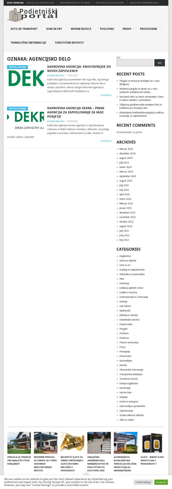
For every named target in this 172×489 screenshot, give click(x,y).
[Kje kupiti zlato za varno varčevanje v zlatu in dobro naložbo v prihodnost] (72, 443)
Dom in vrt (54, 28)
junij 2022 (124, 235)
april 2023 (124, 194)
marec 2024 (125, 167)
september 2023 (127, 176)
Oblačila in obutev (128, 315)
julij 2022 (124, 230)
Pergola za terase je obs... (40, 3)
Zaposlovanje (126, 410)
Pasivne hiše (125, 324)
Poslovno (107, 28)
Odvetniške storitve (129, 319)
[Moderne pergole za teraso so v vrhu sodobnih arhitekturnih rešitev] (45, 443)
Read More (106, 95)
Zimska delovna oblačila (131, 415)
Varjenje (123, 397)
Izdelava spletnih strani (131, 288)
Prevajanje (124, 351)
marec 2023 (125, 199)
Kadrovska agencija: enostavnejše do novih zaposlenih (79, 69)
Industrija (124, 283)
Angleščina (125, 256)
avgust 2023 (125, 180)
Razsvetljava (125, 360)
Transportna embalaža (130, 374)
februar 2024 (126, 171)
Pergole (123, 328)
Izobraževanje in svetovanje (133, 297)
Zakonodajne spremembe (132, 406)
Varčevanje (125, 388)
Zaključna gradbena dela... (145, 3)
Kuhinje (123, 301)
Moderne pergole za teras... (76, 3)
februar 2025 (126, 149)
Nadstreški (124, 310)
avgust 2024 (125, 158)
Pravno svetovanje (128, 342)
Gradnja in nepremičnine (131, 269)
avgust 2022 (125, 226)
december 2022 (127, 212)
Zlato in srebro (126, 419)
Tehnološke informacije (28, 42)
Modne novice (81, 28)
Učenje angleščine (128, 383)
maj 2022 (124, 240)
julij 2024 (124, 162)
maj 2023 (124, 189)
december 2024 (127, 153)
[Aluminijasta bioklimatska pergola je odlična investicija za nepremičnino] (125, 443)
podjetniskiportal (55, 75)
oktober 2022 (126, 221)
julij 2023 (124, 185)
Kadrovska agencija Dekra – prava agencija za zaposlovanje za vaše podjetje (75, 112)
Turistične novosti (69, 42)
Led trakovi (125, 306)
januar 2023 (125, 208)
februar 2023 (126, 203)
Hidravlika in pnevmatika (131, 274)
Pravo (127, 28)
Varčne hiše (125, 392)
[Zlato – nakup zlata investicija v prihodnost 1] (152, 443)
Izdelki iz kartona (128, 292)
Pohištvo (124, 333)
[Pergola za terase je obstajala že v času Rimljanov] (19, 443)
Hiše (121, 278)
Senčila (123, 365)
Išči (118, 57)
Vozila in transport (128, 401)
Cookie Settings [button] (143, 482)
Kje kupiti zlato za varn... (110, 3)
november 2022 (127, 217)
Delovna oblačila (127, 260)
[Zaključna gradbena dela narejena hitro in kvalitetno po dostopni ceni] (99, 443)
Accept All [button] (161, 482)
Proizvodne (148, 28)
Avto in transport (24, 28)
